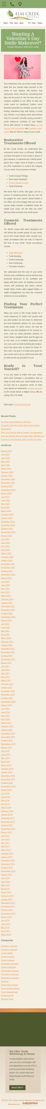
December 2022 (8, 606)
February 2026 (7, 472)
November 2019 (8, 737)
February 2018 (7, 811)
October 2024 (7, 528)
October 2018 (7, 783)
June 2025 (5, 500)
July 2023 (5, 582)
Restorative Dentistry (10, 978)
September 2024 (8, 532)
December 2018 (8, 776)
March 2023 (6, 596)
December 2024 (8, 522)
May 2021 (5, 673)
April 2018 (5, 804)
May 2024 (5, 546)
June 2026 (5, 458)
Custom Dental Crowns (18, 183)
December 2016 (8, 860)
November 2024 (8, 525)
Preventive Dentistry (10, 974)
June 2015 (5, 924)
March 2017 (6, 850)
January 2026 (7, 476)
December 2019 (8, 733)
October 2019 (7, 740)
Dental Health (7, 953)
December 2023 (8, 564)
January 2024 (7, 560)
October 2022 (7, 613)
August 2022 (6, 620)
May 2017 (5, 843)
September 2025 (8, 490)
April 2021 (5, 677)
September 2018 (8, 786)
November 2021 (8, 652)
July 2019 (5, 751)
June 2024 (5, 543)
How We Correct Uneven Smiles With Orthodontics (22, 436)
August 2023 (6, 578)
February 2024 (7, 557)
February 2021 (7, 684)
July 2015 (5, 920)
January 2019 (7, 772)
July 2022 (5, 624)
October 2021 (7, 656)
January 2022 (7, 645)
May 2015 (5, 927)
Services (5, 981)
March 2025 (6, 511)
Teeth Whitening (16, 253)
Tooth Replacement (9, 992)
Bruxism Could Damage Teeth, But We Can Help (21, 439)
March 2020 (6, 723)
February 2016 (7, 896)
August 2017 (6, 832)
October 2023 (7, 571)
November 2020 (8, 694)
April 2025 (5, 507)
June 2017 (5, 839)
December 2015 (8, 903)
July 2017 (5, 836)
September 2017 (8, 829)
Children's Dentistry (9, 946)
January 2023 (7, 603)
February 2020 (7, 726)
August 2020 (6, 705)
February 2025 (7, 514)
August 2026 (6, 451)
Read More (17, 1087)
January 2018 (7, 814)
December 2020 (8, 691)
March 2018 (6, 807)
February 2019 (7, 769)
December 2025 (8, 479)
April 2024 (5, 550)
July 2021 (5, 666)
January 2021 (7, 687)
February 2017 (7, 853)
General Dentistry (8, 967)
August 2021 (6, 663)
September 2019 (8, 744)
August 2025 (6, 493)
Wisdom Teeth (7, 999)
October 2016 (7, 867)
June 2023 (5, 585)
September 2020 (8, 702)
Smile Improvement (22, 404)
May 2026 (5, 461)
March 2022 (6, 638)
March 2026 (6, 468)
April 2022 (5, 634)
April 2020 (5, 719)
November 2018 (8, 779)
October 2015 (7, 910)
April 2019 (5, 762)
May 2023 (5, 589)
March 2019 (6, 765)
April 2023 (5, 592)
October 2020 (7, 698)
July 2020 (5, 709)
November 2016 (8, 864)
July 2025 (5, 497)
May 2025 (5, 504)
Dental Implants (7, 960)
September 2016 (8, 871)
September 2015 (8, 913)
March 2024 (6, 553)
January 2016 (7, 899)
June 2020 (5, 712)
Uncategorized (7, 995)
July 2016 (5, 878)
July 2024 (5, 539)
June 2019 (5, 754)
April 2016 (5, 889)
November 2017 (8, 822)
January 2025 (7, 518)
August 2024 (6, 536)
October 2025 (7, 486)
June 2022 (5, 627)
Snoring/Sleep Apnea (10, 988)
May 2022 (5, 631)
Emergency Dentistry (10, 964)
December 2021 (8, 649)
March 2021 (6, 680)
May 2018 (5, 800)
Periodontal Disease (10, 971)
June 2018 (5, 797)
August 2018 (6, 790)
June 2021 (5, 670)
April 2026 (5, 465)
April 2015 (5, 931)
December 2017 (8, 818)
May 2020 (5, 716)
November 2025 (8, 483)
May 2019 (5, 758)
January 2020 (7, 730)
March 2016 (6, 892)
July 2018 (5, 793)
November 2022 (8, 610)
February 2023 (7, 599)
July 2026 (5, 454)
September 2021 (8, 659)
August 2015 (6, 917)
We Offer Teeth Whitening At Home (16, 422)
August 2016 (6, 874)
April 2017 (5, 846)
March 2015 (6, 934)
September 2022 (8, 617)
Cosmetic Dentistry (9, 949)
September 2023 (8, 574)
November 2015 (8, 906)
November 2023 (8, 567)
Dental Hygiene (7, 957)
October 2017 (7, 825)
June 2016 (5, 882)
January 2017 (7, 857)
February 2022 (7, 642)
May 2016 (5, 885)
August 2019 (6, 747)
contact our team (35, 388)
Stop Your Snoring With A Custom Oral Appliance (21, 432)
